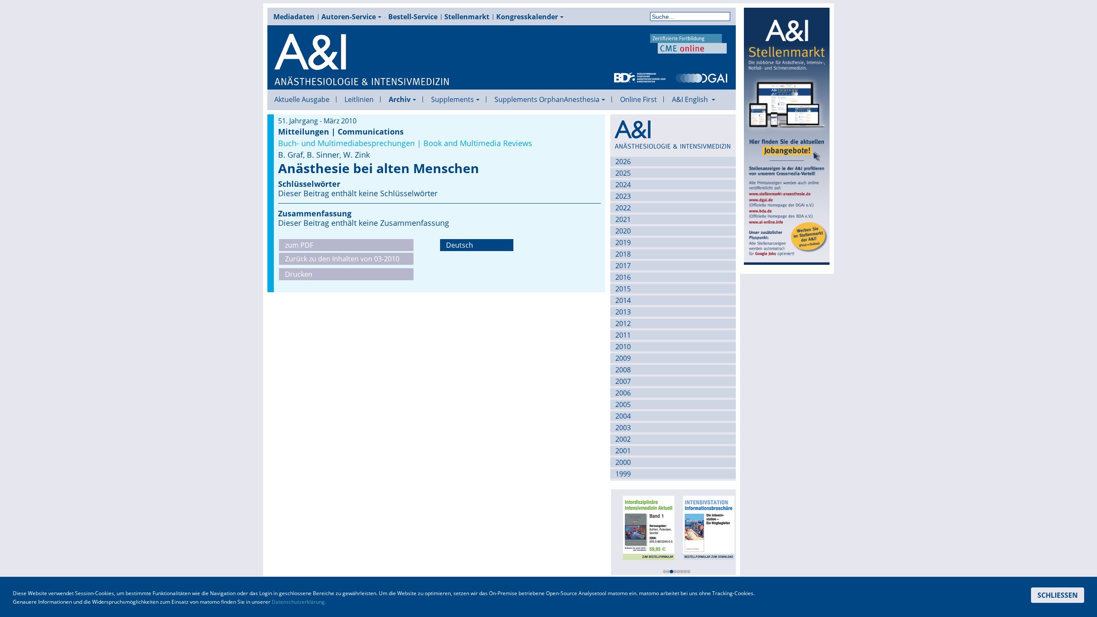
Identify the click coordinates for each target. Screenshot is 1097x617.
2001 (623, 451)
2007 (623, 381)
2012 (623, 323)
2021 (623, 219)
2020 (623, 231)
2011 (623, 335)
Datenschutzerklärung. (299, 601)
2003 (623, 427)
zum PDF (299, 245)
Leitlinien (359, 99)
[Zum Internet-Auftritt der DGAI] (701, 77)
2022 (623, 208)
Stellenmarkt (466, 17)
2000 (623, 462)
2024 (623, 185)
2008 (623, 370)
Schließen (1057, 595)
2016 (623, 277)
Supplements (452, 99)
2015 (623, 289)
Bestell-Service (413, 17)
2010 (623, 346)
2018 (623, 254)
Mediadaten (294, 17)
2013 (623, 312)
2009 (623, 358)
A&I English (691, 99)
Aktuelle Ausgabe (302, 99)
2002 (623, 439)
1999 (623, 474)
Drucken (298, 274)
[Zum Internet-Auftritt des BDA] (639, 77)
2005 (623, 404)
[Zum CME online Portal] (688, 43)
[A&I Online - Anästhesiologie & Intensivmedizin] (362, 60)
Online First (638, 99)
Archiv (400, 99)
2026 (623, 161)
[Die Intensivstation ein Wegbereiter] (705, 527)
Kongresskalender (527, 17)
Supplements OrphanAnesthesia (547, 99)
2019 (623, 242)
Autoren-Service (348, 17)
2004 (623, 416)
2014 (623, 300)
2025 (623, 173)
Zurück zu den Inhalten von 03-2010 (342, 259)
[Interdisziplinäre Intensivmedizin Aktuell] (645, 527)
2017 (623, 266)
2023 (623, 196)
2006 (623, 393)
